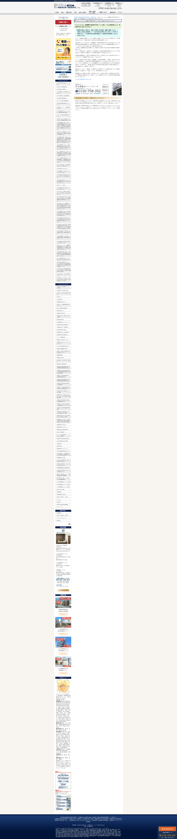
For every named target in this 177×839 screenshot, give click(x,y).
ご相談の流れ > (63, 22)
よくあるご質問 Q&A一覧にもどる (83, 79)
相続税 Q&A (93, 17)
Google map (63, 614)
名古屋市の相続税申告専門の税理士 (81, 17)
